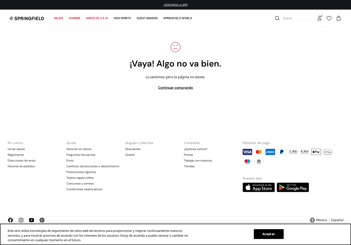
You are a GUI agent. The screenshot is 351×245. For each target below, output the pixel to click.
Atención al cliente (78, 149)
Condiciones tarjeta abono (84, 189)
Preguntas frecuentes (80, 155)
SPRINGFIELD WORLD (177, 18)
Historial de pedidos (21, 166)
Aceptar (268, 234)
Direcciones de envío (22, 160)
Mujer (58, 18)
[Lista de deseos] (329, 18)
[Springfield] (27, 18)
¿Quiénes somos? (195, 149)
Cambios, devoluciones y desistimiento (92, 166)
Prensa (188, 155)
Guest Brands (147, 18)
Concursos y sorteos (80, 183)
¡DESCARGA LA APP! (176, 4)
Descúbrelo (132, 149)
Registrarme (16, 155)
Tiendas (189, 166)
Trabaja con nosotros (198, 160)
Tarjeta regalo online (80, 178)
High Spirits (122, 18)
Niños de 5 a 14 (97, 18)
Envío (70, 160)
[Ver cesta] (338, 18)
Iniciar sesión (16, 149)
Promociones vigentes (81, 172)
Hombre (74, 18)
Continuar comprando (175, 87)
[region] (175, 234)
